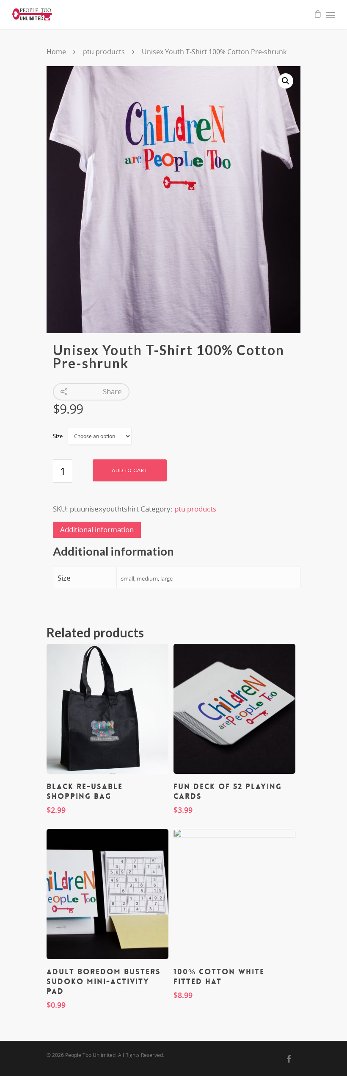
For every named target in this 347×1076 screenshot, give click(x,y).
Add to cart (130, 470)
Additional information (97, 529)
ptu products (104, 51)
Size (58, 436)
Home (56, 51)
